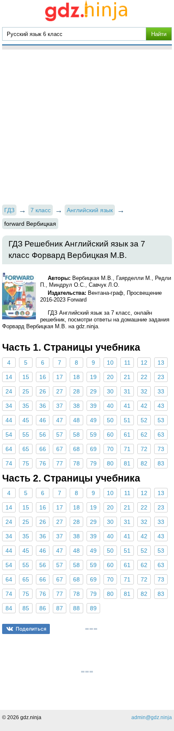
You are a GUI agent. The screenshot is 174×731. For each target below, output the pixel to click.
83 (161, 463)
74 (8, 463)
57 (59, 434)
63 (161, 434)
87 (59, 608)
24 (8, 391)
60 (110, 434)
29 (93, 391)
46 (42, 420)
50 (110, 420)
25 (25, 391)
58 (76, 434)
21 (127, 377)
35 (25, 405)
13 (161, 362)
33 (161, 391)
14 (8, 377)
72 (144, 449)
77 (59, 463)
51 (127, 420)
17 (59, 377)
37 (59, 405)
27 (59, 391)
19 (93, 377)
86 (42, 608)
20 (110, 377)
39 (93, 405)
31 (127, 391)
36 (42, 405)
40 (110, 405)
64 (8, 449)
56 (42, 434)
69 (93, 449)
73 (161, 449)
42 (144, 405)
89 (93, 608)
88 (76, 608)
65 (25, 449)
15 (25, 377)
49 (93, 420)
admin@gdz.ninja (151, 717)
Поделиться (31, 629)
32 (144, 391)
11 (127, 362)
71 (127, 449)
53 (161, 420)
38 (76, 405)
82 (144, 463)
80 (110, 463)
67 (59, 449)
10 (110, 362)
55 (25, 434)
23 (161, 377)
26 (42, 391)
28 (76, 391)
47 (59, 420)
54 (8, 434)
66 (42, 449)
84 (8, 608)
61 (127, 434)
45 (25, 420)
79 (93, 463)
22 (144, 377)
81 (127, 463)
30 (110, 391)
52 (144, 420)
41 (127, 405)
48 (76, 420)
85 (25, 608)
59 (93, 434)
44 (8, 420)
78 (76, 463)
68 (76, 449)
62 (144, 434)
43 (161, 405)
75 (25, 463)
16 (42, 377)
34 (8, 405)
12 (144, 362)
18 (76, 377)
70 (110, 449)
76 (42, 463)
